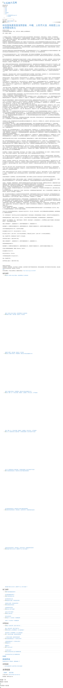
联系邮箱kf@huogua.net (12, 15)
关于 (6, 14)
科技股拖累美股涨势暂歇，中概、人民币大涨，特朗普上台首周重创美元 (31, 26)
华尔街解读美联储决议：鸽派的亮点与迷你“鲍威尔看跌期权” (16, 508)
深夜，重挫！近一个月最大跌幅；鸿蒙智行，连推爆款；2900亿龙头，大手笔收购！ (21, 430)
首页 (6, 7)
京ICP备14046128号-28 (15, 674)
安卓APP (9, 16)
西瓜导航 (11, 672)
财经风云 (12, 21)
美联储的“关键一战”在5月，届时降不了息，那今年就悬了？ (16, 586)
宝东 (6, 11)
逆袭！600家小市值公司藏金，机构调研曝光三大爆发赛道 (16, 313)
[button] (7, 22)
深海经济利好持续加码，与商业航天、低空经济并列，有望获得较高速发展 (19, 547)
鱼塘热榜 (6, 12)
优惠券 (5, 672)
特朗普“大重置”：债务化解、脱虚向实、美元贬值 (14, 352)
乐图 (6, 10)
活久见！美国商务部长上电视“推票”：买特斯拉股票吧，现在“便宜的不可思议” (20, 469)
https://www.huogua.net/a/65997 (29, 270)
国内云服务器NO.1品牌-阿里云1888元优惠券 (13, 666)
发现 (6, 9)
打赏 (3, 269)
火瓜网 (13, 2)
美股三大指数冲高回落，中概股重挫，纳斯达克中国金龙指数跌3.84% (18, 391)
